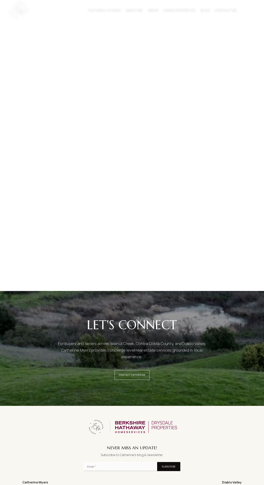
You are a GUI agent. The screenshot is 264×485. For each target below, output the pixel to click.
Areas (153, 10)
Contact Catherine (132, 374)
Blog (205, 10)
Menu (251, 10)
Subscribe (169, 466)
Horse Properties (179, 10)
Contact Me (226, 10)
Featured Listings (104, 10)
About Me (134, 10)
